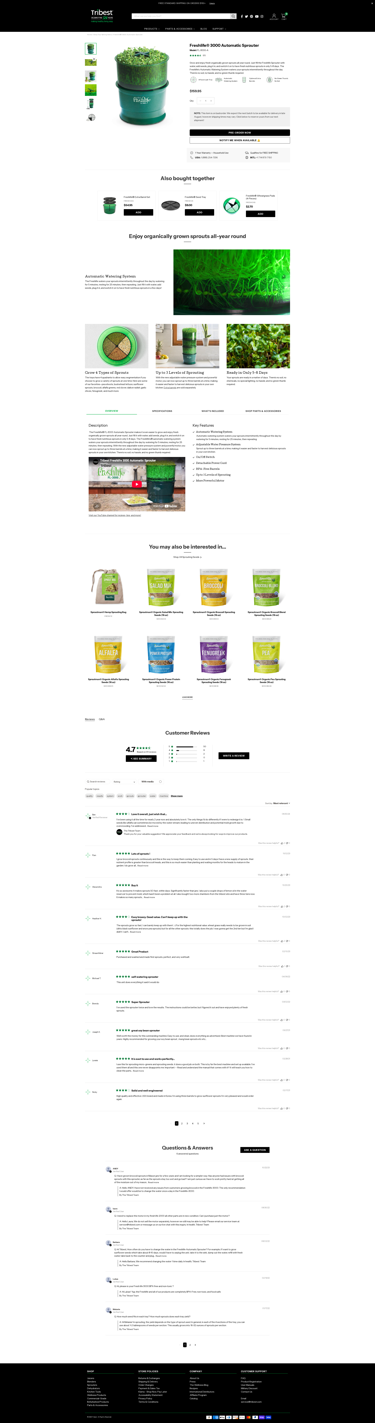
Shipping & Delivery (148, 1381)
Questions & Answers (187, 1148)
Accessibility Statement (150, 1395)
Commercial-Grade (96, 1398)
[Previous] (94, 206)
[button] (187, 747)
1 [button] (176, 1123)
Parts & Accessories (97, 1405)
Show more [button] (177, 796)
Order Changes (146, 1385)
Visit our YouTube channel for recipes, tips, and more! (115, 515)
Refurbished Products (98, 1401)
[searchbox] (97, 781)
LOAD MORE (187, 697)
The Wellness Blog (199, 1385)
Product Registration (251, 1381)
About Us (194, 1378)
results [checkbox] (100, 796)
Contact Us (246, 1391)
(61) (204, 55)
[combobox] (124, 781)
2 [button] (182, 1123)
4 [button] (192, 1123)
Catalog (194, 1398)
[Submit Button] (233, 16)
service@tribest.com (251, 1401)
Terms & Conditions (148, 1401)
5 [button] (198, 1123)
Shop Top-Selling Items (102, 35)
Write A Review (234, 755)
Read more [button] (153, 826)
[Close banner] (372, 3)
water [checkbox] (153, 796)
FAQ (243, 1378)
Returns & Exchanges (149, 1378)
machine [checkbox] (164, 796)
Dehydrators (93, 1388)
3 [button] (187, 1123)
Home (89, 35)
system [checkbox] (110, 796)
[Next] (180, 83)
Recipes (194, 1388)
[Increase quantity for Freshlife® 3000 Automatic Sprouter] (211, 100)
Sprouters (92, 1385)
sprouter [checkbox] (142, 796)
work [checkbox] (120, 796)
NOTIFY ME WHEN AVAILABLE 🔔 (240, 140)
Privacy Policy (145, 1398)
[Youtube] (257, 17)
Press (193, 1381)
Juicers (90, 1378)
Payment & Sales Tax (149, 1388)
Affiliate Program (198, 1395)
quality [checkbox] (89, 796)
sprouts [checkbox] (130, 796)
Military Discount (249, 1388)
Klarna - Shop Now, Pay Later (152, 1391)
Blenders (91, 1381)
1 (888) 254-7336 (209, 157)
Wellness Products (96, 1395)
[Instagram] (262, 17)
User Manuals (247, 1385)
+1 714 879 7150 (264, 157)
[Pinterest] (251, 17)
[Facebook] (242, 17)
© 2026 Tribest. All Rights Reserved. (99, 1417)
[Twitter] (246, 17)
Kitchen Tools (94, 1391)
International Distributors (202, 1391)
